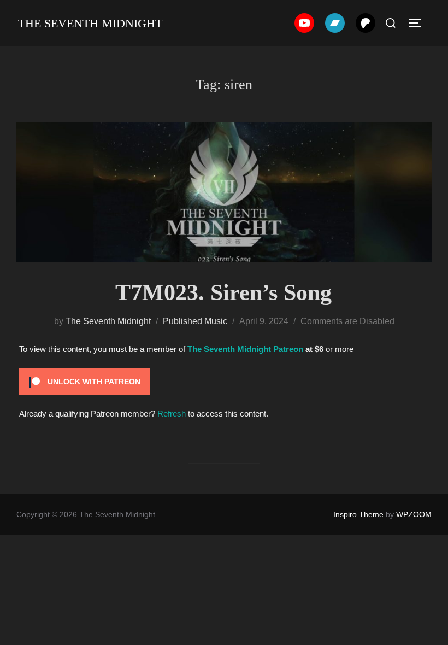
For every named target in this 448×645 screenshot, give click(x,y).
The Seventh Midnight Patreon (245, 349)
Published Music (195, 321)
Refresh (171, 413)
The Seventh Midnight (90, 23)
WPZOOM (414, 514)
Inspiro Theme (358, 514)
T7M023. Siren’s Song (223, 292)
